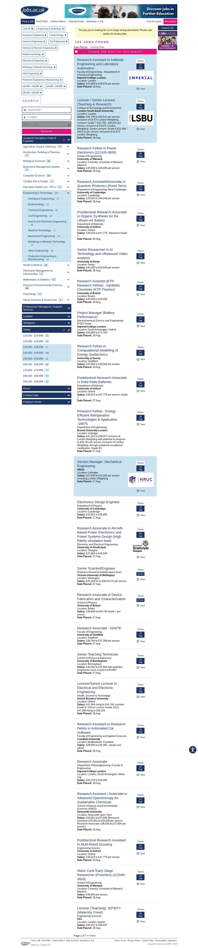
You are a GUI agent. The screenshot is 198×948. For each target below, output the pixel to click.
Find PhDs (42, 21)
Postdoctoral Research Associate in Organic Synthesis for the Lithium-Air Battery (102, 216)
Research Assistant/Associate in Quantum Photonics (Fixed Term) (101, 184)
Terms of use (120, 940)
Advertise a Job (94, 21)
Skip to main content (12, 2)
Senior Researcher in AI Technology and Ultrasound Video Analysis (102, 254)
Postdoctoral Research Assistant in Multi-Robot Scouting (101, 842)
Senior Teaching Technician (97, 654)
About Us (35, 945)
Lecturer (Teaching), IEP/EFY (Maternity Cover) (99, 910)
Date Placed (80, 47)
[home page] (35, 11)
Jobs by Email (76, 21)
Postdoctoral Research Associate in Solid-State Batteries (102, 380)
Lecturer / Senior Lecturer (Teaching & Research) (96, 102)
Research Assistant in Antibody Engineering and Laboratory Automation (100, 64)
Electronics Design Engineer (98, 502)
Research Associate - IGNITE (99, 628)
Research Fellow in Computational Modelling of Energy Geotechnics (97, 350)
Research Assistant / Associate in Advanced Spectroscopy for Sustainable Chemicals (102, 798)
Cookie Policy (148, 940)
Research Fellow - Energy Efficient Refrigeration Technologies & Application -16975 (97, 417)
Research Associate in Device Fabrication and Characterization (101, 597)
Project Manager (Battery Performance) (95, 315)
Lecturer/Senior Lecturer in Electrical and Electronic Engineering (97, 688)
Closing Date (97, 47)
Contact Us (45, 945)
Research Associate (92, 762)
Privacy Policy (133, 940)
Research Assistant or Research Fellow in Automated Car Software (101, 728)
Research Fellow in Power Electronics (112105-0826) (96, 150)
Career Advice (58, 21)
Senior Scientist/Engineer (96, 568)
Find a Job (28, 21)
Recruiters (170, 21)
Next (92, 935)
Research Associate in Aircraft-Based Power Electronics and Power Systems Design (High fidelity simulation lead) (100, 534)
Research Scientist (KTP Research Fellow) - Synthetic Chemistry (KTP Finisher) (98, 285)
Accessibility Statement (166, 940)
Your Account (153, 21)
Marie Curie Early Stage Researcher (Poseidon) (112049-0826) (101, 875)
